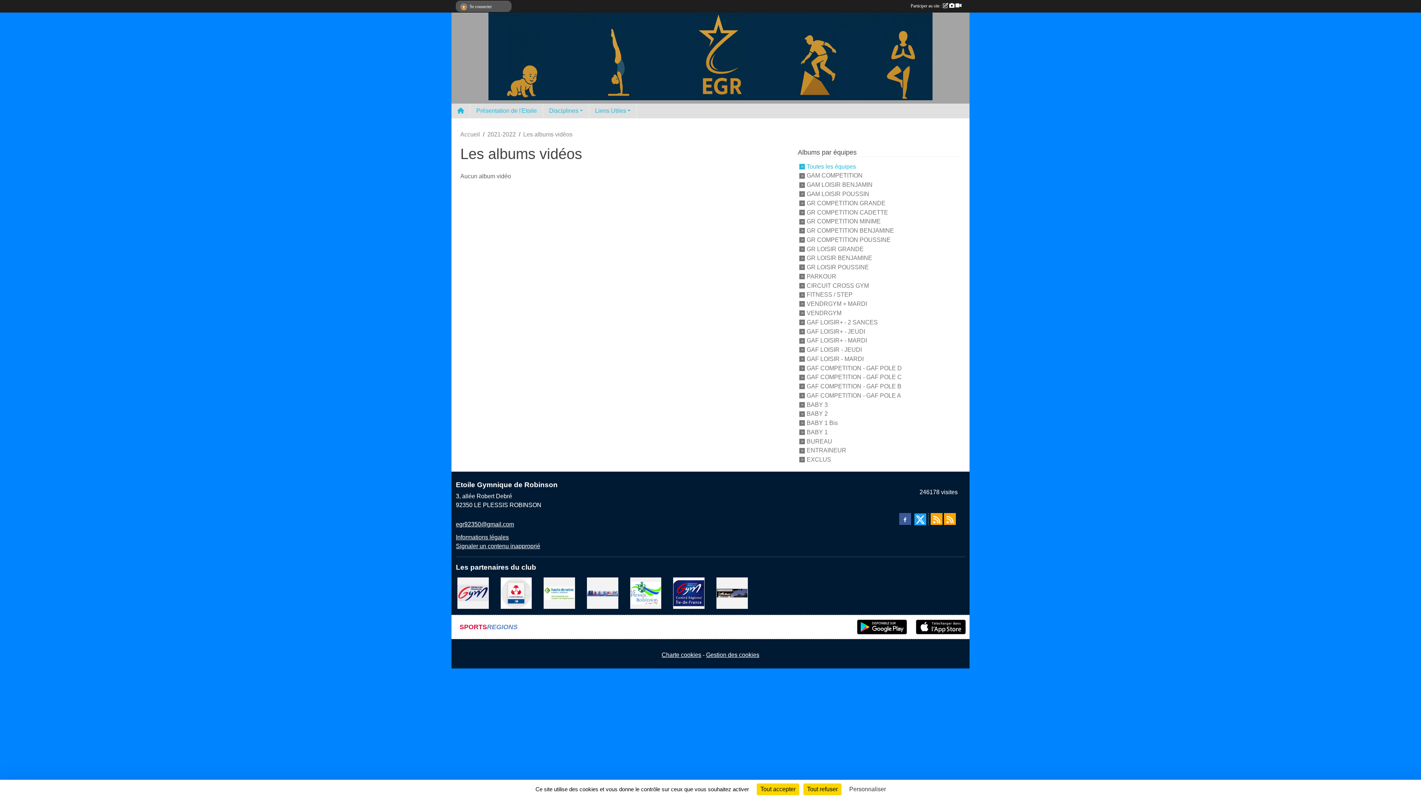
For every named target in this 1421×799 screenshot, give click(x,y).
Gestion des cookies (732, 655)
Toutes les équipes (831, 166)
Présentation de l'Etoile (506, 111)
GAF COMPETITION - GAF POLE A (854, 395)
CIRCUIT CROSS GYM (838, 285)
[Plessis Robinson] (646, 593)
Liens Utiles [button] (610, 111)
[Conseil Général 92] (559, 593)
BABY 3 (817, 404)
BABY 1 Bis (822, 423)
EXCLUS (819, 459)
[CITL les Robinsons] (732, 593)
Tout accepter (778, 789)
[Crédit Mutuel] (516, 593)
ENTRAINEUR (826, 450)
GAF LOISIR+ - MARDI (837, 340)
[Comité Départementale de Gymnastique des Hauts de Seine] (602, 593)
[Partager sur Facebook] (905, 519)
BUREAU (819, 441)
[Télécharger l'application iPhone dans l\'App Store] (941, 627)
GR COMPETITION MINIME (844, 221)
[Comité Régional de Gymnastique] (689, 593)
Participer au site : (927, 6)
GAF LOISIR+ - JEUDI (836, 331)
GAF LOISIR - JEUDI (834, 350)
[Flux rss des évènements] (950, 519)
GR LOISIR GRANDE (835, 249)
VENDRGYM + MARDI (837, 304)
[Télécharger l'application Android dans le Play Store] (882, 627)
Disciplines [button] (563, 111)
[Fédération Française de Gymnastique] (473, 593)
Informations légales (482, 537)
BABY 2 (817, 414)
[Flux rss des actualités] (937, 519)
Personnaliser (867, 789)
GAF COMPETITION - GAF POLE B (854, 386)
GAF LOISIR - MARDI (835, 359)
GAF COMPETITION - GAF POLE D (854, 368)
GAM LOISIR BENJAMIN (840, 185)
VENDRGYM (824, 313)
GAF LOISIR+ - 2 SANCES (842, 322)
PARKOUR (821, 276)
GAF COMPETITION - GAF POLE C (854, 377)
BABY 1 (817, 432)
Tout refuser (822, 789)
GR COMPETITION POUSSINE (849, 240)
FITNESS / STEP (830, 294)
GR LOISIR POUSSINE (838, 267)
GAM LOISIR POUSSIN (838, 194)
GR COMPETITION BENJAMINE (850, 230)
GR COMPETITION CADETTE (847, 212)
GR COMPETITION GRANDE (846, 203)
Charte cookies (681, 655)
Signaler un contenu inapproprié (498, 546)
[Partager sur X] (920, 519)
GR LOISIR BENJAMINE (839, 258)
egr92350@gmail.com (485, 524)
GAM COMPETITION (835, 175)
